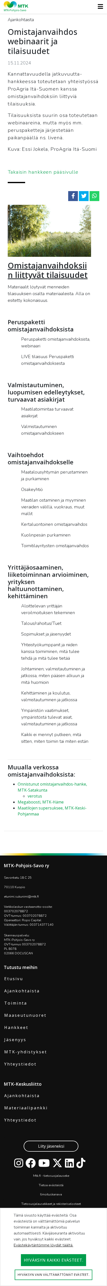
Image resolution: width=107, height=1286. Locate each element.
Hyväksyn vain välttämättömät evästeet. (54, 1275)
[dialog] (53, 1247)
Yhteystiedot (20, 1064)
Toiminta (15, 1003)
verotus (35, 796)
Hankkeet (16, 1027)
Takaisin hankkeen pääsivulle (43, 172)
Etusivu (13, 978)
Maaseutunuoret (25, 1015)
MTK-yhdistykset (25, 1052)
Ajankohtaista (22, 991)
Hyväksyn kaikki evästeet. (53, 1260)
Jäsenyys (15, 1039)
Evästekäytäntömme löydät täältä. (43, 1245)
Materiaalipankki (26, 1108)
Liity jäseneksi (51, 1146)
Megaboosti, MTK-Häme (41, 802)
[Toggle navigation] (99, 6)
